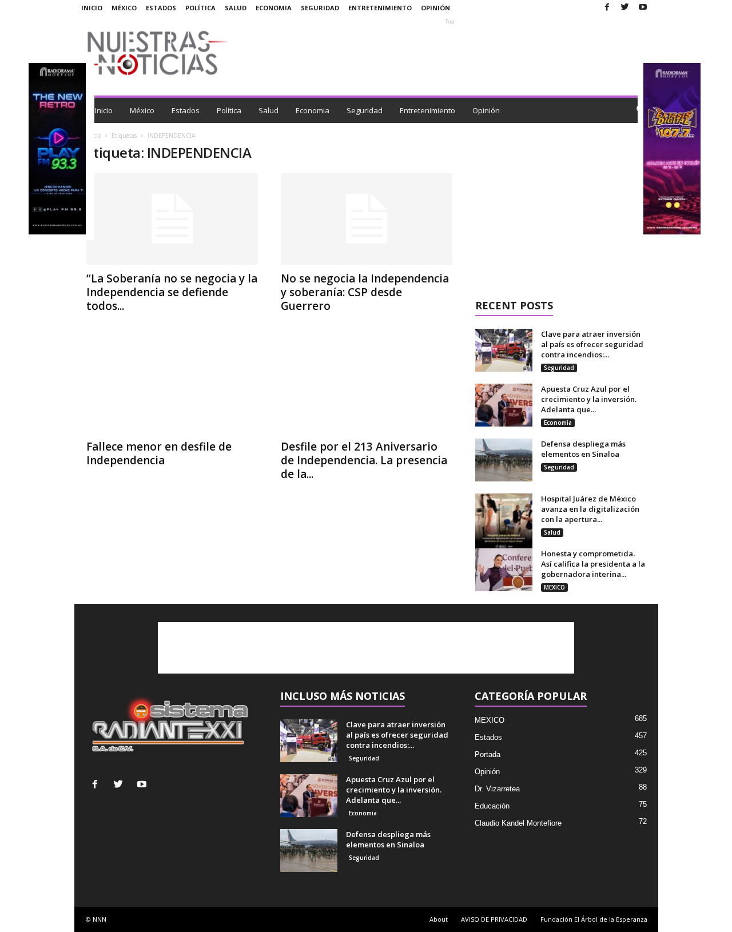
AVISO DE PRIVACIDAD (494, 919)
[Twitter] (625, 7)
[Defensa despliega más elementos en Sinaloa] (503, 460)
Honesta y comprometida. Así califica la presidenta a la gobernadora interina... (593, 563)
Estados (161, 7)
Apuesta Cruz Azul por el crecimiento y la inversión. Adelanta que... (588, 399)
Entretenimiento (380, 7)
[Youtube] (643, 7)
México (124, 7)
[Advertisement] (450, 52)
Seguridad (320, 7)
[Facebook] (607, 7)
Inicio (91, 7)
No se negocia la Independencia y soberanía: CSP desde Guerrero (365, 292)
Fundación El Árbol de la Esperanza (593, 919)
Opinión (435, 7)
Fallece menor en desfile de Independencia (159, 453)
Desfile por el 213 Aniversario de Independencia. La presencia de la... (364, 460)
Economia (274, 7)
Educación (492, 806)
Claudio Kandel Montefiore (518, 823)
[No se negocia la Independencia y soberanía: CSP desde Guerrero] (366, 219)
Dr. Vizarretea (497, 788)
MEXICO (554, 587)
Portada (487, 754)
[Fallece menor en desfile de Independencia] (172, 387)
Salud (235, 7)
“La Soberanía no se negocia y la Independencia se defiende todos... (171, 292)
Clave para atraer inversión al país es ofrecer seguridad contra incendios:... (592, 344)
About (438, 919)
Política (200, 7)
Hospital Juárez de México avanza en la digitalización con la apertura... (590, 508)
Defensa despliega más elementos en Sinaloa (583, 449)
